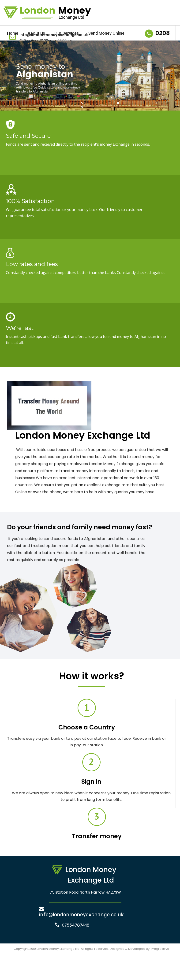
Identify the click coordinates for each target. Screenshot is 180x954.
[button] (6, 78)
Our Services (66, 33)
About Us (36, 33)
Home (12, 33)
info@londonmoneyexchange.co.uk (81, 914)
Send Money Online (106, 33)
